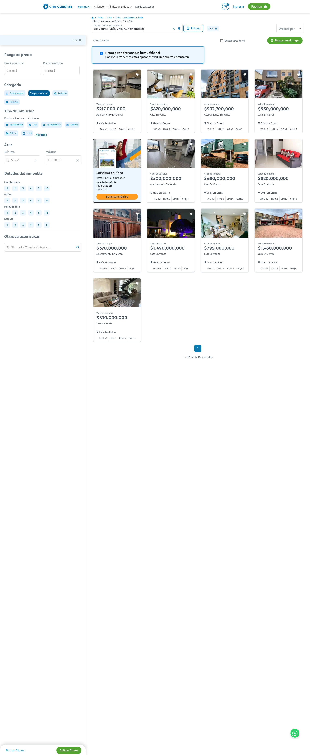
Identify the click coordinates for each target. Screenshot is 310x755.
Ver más (41, 134)
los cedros (129, 17)
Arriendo (99, 6)
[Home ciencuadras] (58, 7)
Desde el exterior (144, 6)
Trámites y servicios (118, 6)
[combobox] (290, 29)
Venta (100, 17)
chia (109, 17)
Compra (83, 6)
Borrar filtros (15, 750)
